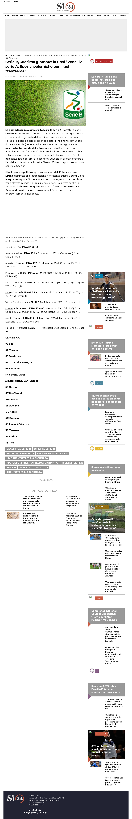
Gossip (60, 15)
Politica (51, 15)
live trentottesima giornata (27, 458)
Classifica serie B (19, 448)
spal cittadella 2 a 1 (33, 467)
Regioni (15, 15)
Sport (106, 15)
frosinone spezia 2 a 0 (52, 453)
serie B (11, 467)
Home (7, 15)
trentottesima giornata (24, 472)
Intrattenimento (77, 15)
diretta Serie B (44, 448)
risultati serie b (72, 462)
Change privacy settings (35, 812)
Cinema (98, 15)
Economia (42, 15)
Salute (90, 15)
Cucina (114, 15)
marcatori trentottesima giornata (32, 462)
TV (67, 15)
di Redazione (11, 77)
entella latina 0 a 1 (20, 453)
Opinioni (123, 15)
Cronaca (24, 15)
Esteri (32, 15)
